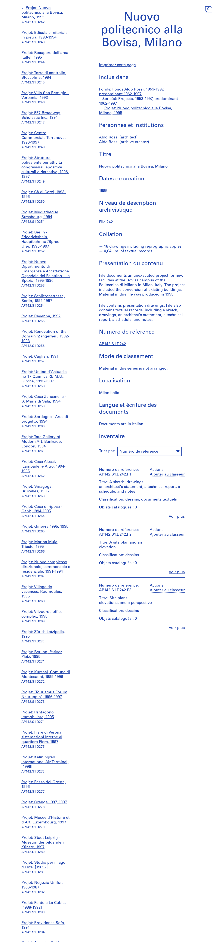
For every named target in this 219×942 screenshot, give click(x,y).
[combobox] (149, 451)
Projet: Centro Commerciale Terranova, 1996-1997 (43, 138)
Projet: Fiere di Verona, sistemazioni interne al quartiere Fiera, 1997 (41, 737)
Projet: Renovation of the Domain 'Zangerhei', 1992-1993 (45, 336)
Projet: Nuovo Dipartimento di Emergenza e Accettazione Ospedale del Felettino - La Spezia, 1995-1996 (45, 271)
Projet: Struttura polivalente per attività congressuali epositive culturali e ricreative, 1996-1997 (45, 167)
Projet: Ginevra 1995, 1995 (44, 527)
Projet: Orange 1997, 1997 (44, 802)
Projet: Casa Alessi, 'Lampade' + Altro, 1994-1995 (43, 466)
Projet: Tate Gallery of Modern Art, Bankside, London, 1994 (41, 442)
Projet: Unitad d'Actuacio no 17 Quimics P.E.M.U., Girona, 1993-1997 (44, 376)
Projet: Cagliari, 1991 (40, 357)
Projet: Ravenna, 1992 (41, 316)
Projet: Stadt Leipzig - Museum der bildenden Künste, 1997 (42, 842)
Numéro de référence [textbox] (139, 452)
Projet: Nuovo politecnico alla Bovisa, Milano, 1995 (42, 12)
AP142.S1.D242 (112, 344)
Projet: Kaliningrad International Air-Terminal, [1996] (44, 762)
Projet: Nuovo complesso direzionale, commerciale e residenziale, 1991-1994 (45, 567)
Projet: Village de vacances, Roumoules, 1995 (41, 592)
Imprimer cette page (117, 65)
